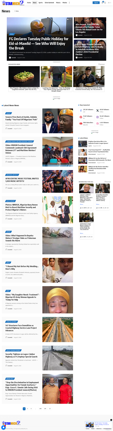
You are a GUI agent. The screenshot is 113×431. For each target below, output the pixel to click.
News (12, 34)
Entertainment (92, 154)
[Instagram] (103, 117)
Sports (90, 146)
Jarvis (8, 262)
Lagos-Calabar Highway (13, 350)
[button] (69, 2)
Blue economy (10, 201)
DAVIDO (9, 113)
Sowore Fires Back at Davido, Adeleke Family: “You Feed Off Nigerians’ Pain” (21, 118)
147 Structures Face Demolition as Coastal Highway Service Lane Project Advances (21, 328)
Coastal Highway (12, 321)
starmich (14, 57)
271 (45, 408)
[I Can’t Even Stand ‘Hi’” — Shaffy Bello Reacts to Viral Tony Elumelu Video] (82, 152)
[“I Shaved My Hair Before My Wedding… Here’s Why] (57, 270)
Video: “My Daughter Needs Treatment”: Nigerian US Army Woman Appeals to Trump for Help (22, 297)
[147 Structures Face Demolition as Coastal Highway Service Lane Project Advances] (57, 329)
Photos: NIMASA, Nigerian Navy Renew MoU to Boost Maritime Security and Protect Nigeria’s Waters (21, 207)
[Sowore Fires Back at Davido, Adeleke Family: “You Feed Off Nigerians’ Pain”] (57, 120)
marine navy (10, 378)
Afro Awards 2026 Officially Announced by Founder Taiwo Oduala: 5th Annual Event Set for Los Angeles (89, 28)
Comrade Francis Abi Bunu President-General (20, 141)
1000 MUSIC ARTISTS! (12, 174)
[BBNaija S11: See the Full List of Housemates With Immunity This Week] (82, 160)
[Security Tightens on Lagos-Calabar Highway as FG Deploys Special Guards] (57, 358)
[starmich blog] (13, 2)
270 (40, 408)
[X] (103, 111)
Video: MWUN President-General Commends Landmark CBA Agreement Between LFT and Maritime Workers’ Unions (21, 149)
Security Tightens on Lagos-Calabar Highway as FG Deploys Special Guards (21, 355)
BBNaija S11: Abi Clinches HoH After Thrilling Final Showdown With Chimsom (98, 168)
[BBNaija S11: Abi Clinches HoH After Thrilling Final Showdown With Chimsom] (82, 169)
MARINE (8, 231)
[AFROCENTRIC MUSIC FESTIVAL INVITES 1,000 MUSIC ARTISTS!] (57, 181)
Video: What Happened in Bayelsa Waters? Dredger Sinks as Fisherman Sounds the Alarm (20, 238)
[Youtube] (86, 124)
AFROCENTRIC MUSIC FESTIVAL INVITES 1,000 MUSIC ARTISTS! (22, 179)
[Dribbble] (103, 124)
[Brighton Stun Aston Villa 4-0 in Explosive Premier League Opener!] (82, 144)
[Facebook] (86, 111)
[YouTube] (110, 422)
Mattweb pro (24, 428)
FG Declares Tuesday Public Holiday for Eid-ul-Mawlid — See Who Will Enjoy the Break (38, 43)
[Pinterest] (86, 117)
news (8, 290)
